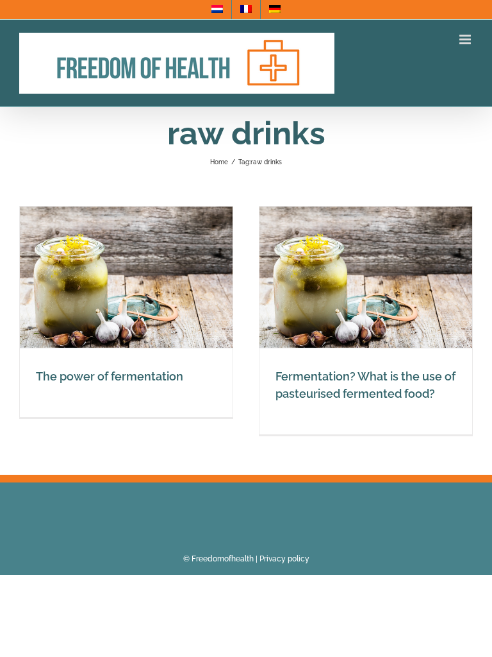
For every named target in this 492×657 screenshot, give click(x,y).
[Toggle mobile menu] (466, 39)
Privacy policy (284, 558)
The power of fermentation (109, 376)
